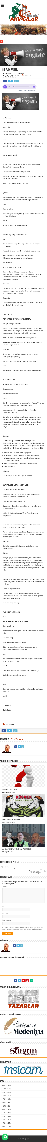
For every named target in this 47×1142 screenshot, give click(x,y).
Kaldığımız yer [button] (8, 398)
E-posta (5, 913)
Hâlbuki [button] (5, 553)
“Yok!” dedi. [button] (7, 349)
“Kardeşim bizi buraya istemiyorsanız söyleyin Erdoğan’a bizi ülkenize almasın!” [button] (23, 177)
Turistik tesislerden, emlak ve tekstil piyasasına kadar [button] (22, 251)
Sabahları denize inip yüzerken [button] (13, 490)
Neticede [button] (6, 284)
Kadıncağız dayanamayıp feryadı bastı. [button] (17, 171)
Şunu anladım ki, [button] (9, 626)
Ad (3, 906)
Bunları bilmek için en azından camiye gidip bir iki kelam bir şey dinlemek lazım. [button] (22, 660)
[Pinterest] (23, 980)
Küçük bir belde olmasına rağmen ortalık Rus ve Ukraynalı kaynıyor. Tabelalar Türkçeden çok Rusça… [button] (23, 404)
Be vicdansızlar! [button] (8, 389)
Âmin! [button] (5, 696)
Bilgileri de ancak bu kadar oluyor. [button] (14, 675)
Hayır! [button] (5, 239)
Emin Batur (8, 73)
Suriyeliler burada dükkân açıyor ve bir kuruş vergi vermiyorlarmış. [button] (20, 547)
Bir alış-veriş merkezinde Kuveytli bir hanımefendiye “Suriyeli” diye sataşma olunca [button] (21, 166)
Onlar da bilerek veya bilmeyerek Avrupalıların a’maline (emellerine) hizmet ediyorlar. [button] (22, 304)
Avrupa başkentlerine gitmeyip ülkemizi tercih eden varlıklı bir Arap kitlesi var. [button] (23, 215)
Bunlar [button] (5, 221)
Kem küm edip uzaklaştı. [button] (11, 603)
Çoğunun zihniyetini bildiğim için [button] (14, 501)
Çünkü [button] (5, 204)
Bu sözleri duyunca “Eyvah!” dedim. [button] (15, 183)
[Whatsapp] (31, 980)
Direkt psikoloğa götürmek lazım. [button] (14, 642)
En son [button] (5, 160)
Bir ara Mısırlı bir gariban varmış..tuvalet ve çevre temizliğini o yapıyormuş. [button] (20, 355)
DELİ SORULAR (9, 790)
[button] (23, 75)
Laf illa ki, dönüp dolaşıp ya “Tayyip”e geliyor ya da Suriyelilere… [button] (20, 514)
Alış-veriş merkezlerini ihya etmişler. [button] (15, 225)
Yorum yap (27, 75)
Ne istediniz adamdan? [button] (11, 394)
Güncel (11, 75)
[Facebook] (15, 980)
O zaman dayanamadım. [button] (11, 589)
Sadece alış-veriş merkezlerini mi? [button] (15, 234)
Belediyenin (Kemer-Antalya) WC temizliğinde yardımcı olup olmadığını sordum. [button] (22, 343)
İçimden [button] (5, 192)
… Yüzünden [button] (7, 118)
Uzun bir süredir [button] (8, 209)
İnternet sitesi (7, 920)
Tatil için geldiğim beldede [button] (12, 324)
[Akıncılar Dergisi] (23, 11)
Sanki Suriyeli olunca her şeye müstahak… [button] (18, 476)
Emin (6, 75)
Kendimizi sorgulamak (12, 867)
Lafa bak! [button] (6, 471)
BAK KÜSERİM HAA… (12, 819)
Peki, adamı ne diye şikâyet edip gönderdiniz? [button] (20, 463)
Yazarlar (16, 75)
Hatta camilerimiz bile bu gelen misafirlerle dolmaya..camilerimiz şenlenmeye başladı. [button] (18, 257)
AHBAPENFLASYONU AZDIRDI (16, 849)
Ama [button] (4, 139)
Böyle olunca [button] (7, 263)
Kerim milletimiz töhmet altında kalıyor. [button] (16, 122)
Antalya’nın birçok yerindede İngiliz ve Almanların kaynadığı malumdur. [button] (20, 411)
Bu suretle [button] (6, 298)
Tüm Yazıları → (17, 739)
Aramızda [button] (6, 127)
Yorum (5, 886)
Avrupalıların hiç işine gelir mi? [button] (13, 267)
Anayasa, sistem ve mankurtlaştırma (35, 871)
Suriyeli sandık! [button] (9, 466)
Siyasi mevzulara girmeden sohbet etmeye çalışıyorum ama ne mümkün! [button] (22, 507)
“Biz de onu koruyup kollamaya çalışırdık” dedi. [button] (19, 361)
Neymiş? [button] (6, 541)
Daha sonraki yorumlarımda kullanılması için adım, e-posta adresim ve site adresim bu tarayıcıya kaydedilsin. (22, 928)
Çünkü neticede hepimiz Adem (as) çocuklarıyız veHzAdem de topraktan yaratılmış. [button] (20, 648)
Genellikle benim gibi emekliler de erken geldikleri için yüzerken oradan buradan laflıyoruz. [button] (21, 495)
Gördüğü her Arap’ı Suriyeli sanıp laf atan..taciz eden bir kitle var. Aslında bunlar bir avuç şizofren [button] (22, 133)
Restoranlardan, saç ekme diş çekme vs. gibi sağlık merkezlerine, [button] (21, 245)
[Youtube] (27, 980)
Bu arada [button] (6, 436)
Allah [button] (4, 684)
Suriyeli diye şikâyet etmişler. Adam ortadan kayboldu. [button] (22, 370)
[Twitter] (19, 980)
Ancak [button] (5, 666)
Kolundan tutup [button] (8, 638)
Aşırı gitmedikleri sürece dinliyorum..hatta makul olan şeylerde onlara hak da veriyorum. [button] (21, 526)
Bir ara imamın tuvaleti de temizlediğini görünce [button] (19, 338)
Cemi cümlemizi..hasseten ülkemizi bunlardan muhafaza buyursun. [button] (23, 690)
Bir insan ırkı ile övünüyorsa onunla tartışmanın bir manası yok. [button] (23, 632)
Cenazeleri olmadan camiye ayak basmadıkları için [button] (21, 670)
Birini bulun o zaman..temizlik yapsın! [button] (17, 453)
